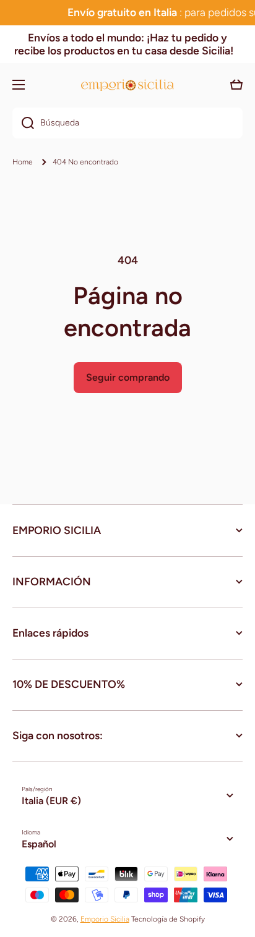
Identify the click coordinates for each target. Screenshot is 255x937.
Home (22, 162)
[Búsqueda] (23, 123)
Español (39, 844)
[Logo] (127, 85)
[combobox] (127, 123)
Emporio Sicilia (104, 919)
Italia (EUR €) (51, 801)
